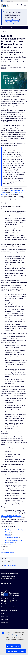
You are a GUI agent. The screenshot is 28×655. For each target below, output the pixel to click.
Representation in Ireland (8, 552)
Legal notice (4, 619)
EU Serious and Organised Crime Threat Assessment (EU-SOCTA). (13, 515)
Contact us (4, 604)
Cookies (3, 613)
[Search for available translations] (7, 192)
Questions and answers (11, 537)
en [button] (17, 5)
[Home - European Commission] (5, 5)
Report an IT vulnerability (8, 607)
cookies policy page (11, 635)
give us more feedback (10, 565)
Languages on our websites (9, 610)
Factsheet (8, 534)
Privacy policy (5, 616)
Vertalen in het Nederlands (12, 19)
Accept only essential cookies (16, 651)
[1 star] (3, 561)
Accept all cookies (13, 646)
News (4, 31)
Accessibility (4, 622)
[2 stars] (4, 561)
